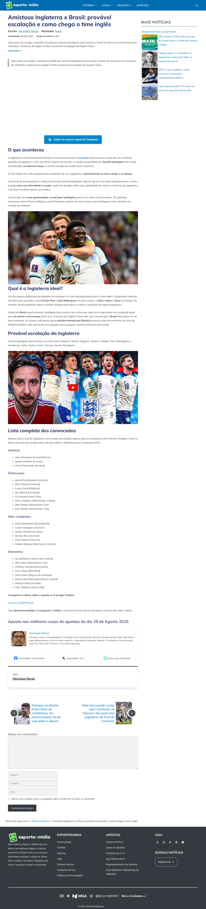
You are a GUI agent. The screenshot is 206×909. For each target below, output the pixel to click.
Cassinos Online (114, 841)
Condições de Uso (66, 869)
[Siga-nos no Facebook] (170, 842)
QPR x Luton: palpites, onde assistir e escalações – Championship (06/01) (173, 73)
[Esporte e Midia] (22, 5)
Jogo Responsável (115, 858)
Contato (61, 847)
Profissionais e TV (115, 853)
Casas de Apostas (115, 847)
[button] (197, 5)
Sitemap (61, 853)
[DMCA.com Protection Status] (119, 906)
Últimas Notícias (40, 821)
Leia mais (13, 50)
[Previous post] (14, 713)
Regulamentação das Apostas (121, 864)
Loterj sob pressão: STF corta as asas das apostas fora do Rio (176, 88)
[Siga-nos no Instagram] (163, 842)
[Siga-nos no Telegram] (182, 842)
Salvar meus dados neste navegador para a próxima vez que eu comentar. (53, 798)
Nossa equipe (64, 841)
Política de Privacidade (70, 875)
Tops (59, 858)
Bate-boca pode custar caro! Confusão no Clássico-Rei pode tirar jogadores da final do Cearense (98, 713)
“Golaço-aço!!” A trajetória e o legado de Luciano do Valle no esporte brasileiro (175, 57)
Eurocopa (83, 157)
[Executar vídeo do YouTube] (73, 387)
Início (26, 821)
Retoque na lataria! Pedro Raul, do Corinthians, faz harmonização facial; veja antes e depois (46, 713)
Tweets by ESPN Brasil (21, 602)
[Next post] (131, 713)
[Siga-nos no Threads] (176, 842)
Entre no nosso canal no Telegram (75, 139)
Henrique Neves (24, 678)
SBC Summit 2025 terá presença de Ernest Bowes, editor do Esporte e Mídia (178, 40)
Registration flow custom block (159, 31)
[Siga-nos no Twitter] (157, 842)
